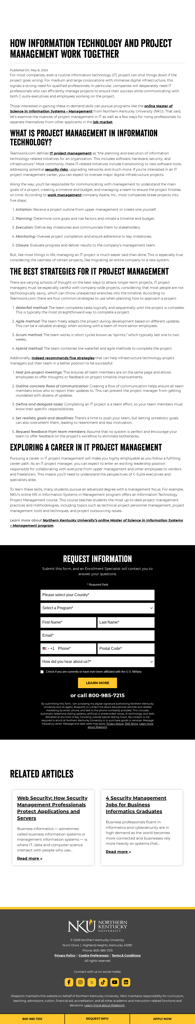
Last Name (109, 622)
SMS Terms (131, 723)
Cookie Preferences (93, 955)
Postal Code (110, 648)
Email (48, 635)
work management (65, 195)
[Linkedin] (126, 982)
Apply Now (162, 1019)
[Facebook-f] (69, 982)
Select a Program (57, 608)
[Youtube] (114, 982)
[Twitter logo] (92, 982)
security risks (56, 169)
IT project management (71, 153)
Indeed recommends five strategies (63, 358)
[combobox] (97, 608)
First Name (52, 622)
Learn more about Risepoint (104, 1005)
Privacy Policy (64, 955)
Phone (64, 648)
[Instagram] (80, 982)
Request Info (97, 1018)
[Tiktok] (103, 982)
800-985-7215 (106, 695)
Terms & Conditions (126, 955)
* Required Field (97, 584)
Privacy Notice (115, 723)
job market (102, 122)
